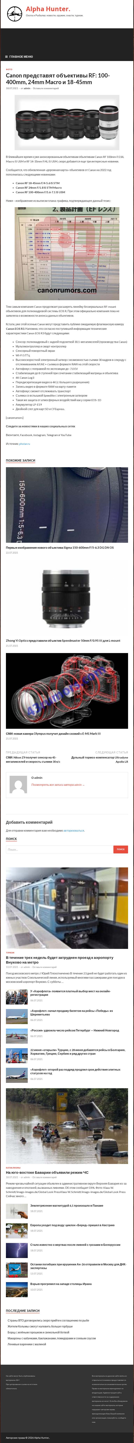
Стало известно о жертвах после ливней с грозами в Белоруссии (75, 1244)
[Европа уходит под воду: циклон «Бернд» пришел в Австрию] (17, 1237)
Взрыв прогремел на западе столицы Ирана (61, 1283)
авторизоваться (74, 830)
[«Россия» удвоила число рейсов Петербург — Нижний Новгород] (17, 1042)
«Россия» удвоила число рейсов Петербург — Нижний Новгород (74, 1030)
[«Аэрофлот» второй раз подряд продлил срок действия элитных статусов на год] (17, 1081)
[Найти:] (67, 849)
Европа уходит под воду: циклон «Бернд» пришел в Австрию (72, 1225)
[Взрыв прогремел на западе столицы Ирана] (17, 1296)
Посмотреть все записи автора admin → (58, 784)
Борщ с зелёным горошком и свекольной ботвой (38, 1332)
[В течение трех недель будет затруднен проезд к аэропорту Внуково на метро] (67, 949)
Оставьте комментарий (46, 88)
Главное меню (21, 56)
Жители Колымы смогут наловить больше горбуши (40, 1326)
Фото (9, 69)
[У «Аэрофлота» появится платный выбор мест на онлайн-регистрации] (17, 1003)
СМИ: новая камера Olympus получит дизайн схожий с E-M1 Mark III (53, 733)
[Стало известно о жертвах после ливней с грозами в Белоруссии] (17, 1257)
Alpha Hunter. (48, 9)
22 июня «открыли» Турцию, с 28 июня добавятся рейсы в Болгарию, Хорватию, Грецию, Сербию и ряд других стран (77, 1051)
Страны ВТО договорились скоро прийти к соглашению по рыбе (48, 1320)
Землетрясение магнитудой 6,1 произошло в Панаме (66, 1205)
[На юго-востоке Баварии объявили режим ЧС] (67, 1164)
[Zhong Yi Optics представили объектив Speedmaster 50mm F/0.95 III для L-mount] (67, 636)
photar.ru (24, 443)
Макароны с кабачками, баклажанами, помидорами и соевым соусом (52, 1338)
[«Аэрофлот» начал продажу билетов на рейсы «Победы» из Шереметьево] (17, 1023)
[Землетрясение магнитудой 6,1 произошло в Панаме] (17, 1217)
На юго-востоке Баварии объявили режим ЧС (47, 1172)
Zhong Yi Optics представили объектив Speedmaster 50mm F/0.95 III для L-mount (63, 640)
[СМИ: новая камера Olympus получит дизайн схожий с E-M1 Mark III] (67, 729)
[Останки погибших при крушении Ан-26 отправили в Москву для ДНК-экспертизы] (17, 1276)
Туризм (10, 953)
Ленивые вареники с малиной (27, 1344)
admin (27, 88)
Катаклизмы (13, 1168)
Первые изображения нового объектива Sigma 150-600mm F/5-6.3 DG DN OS (60, 547)
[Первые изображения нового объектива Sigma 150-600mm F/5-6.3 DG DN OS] (67, 543)
